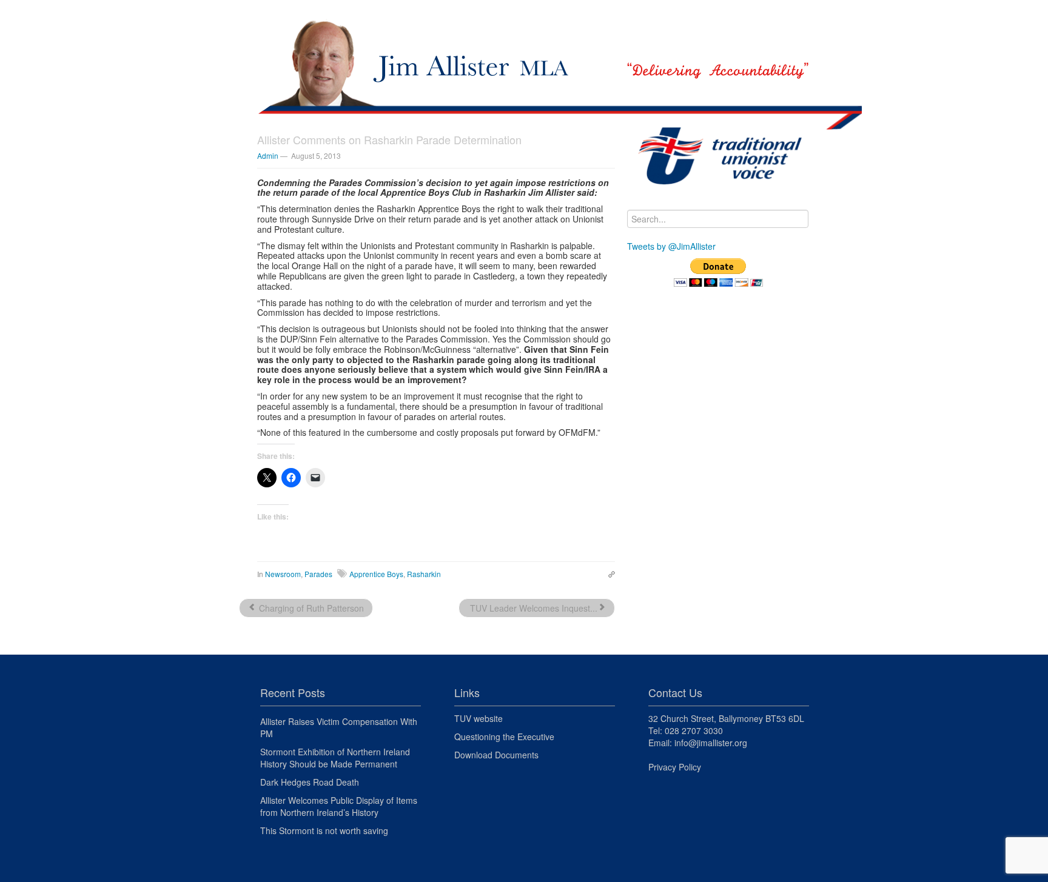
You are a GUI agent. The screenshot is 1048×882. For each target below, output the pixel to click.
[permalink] (608, 573)
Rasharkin (424, 574)
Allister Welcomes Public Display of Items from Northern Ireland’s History (338, 806)
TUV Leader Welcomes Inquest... (532, 608)
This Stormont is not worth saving (324, 830)
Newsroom (283, 574)
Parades (318, 574)
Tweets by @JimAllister (671, 246)
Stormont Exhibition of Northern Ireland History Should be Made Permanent (335, 758)
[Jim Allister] (524, 51)
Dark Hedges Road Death (309, 782)
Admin (267, 155)
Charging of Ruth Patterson (310, 608)
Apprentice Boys (376, 574)
